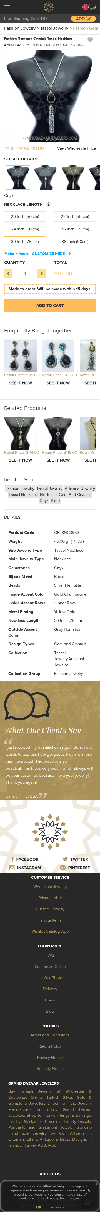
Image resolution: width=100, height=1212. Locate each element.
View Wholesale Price (76, 148)
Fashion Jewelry (19, 488)
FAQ (50, 955)
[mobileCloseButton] (7, 8)
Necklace (49, 494)
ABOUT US (50, 1174)
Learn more (55, 1207)
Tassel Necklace (24, 494)
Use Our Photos (50, 978)
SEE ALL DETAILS (21, 159)
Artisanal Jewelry (80, 488)
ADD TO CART (50, 305)
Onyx (44, 500)
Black (56, 500)
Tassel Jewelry (49, 488)
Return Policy (50, 1046)
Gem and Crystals (75, 494)
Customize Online (50, 966)
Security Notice (50, 1068)
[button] (92, 7)
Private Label (50, 898)
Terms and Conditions (50, 1035)
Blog (50, 1011)
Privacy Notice (50, 1057)
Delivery (50, 989)
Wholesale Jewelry (50, 886)
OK (38, 1207)
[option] (18, 177)
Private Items (50, 920)
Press (50, 1000)
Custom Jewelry (50, 909)
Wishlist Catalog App (50, 931)
